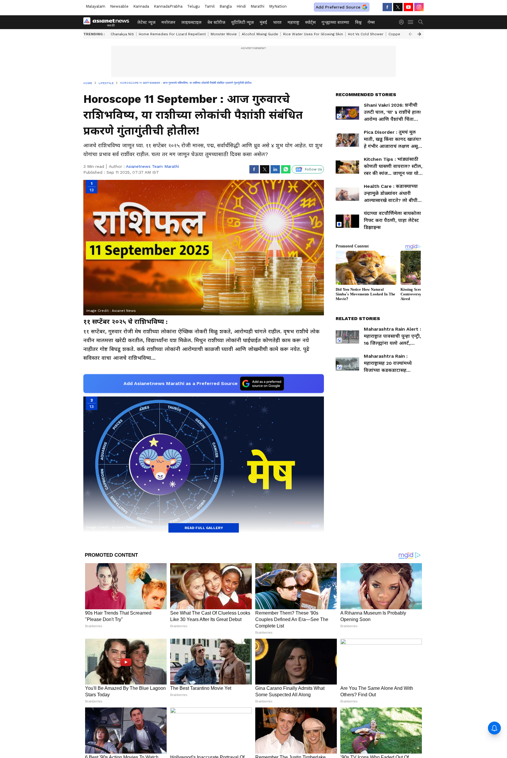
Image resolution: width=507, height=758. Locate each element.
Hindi (241, 6)
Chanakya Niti (122, 34)
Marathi (257, 6)
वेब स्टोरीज (216, 22)
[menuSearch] (420, 22)
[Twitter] (398, 7)
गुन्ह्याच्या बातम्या (335, 22)
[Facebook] (387, 7)
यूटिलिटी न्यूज (242, 22)
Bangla (225, 6)
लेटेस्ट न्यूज (146, 22)
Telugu (193, 6)
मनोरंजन (168, 22)
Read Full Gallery (204, 528)
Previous (410, 34)
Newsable (119, 6)
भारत (277, 22)
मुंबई (263, 22)
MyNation (278, 6)
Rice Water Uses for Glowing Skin (313, 34)
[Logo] (108, 22)
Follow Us (313, 169)
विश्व (358, 22)
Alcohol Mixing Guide (260, 34)
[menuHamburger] (411, 22)
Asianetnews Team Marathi (152, 166)
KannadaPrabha (168, 6)
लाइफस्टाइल (191, 22)
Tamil (210, 6)
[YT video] (408, 7)
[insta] (419, 7)
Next (419, 34)
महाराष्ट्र (293, 22)
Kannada (141, 6)
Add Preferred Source (338, 7)
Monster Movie (224, 34)
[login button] (403, 22)
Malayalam (95, 6)
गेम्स (371, 22)
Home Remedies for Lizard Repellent (172, 34)
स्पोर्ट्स (310, 22)
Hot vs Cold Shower (365, 34)
